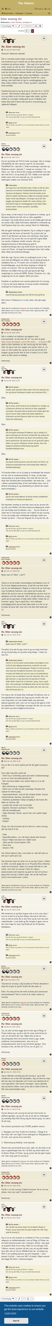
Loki (2, 36)
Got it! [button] (16, 1321)
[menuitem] (8, 9)
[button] (26, 31)
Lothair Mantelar (16, 22)
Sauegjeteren (27, 22)
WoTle (11, 123)
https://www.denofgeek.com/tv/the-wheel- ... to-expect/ (24, 342)
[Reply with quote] (44, 38)
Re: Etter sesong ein (13, 46)
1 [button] (29, 31)
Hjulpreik (23, 308)
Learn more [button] (10, 1313)
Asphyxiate (12, 133)
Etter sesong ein (11, 19)
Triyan (3, 1058)
